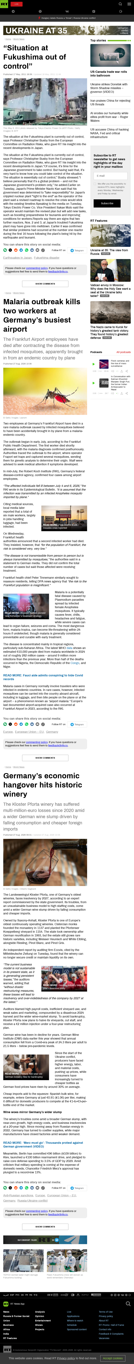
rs (30, 1295)
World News (19, 39)
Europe (8, 731)
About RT (104, 1320)
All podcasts (124, 352)
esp (12, 1295)
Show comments (45, 284)
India (6, 1334)
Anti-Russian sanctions (18, 1195)
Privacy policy (106, 1316)
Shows (39, 1325)
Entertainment (43, 1320)
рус (18, 1295)
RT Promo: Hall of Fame (111, 1325)
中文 (36, 1295)
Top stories (98, 40)
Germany (52, 731)
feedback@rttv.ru (58, 271)
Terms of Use (106, 1312)
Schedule (72, 1325)
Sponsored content (77, 1329)
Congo (75, 663)
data (69, 648)
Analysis (40, 1312)
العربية (6, 1295)
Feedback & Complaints (111, 1334)
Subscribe (107, 203)
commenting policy (37, 268)
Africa (6, 1329)
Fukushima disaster (46, 257)
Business (8, 1325)
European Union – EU (29, 731)
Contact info (105, 1329)
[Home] (4, 4)
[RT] (52, 1295)
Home (8, 39)
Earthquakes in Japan (17, 257)
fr (26, 1295)
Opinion (39, 1316)
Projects (39, 1329)
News (6, 1312)
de (22, 1295)
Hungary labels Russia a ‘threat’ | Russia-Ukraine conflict (69, 18)
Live (69, 1312)
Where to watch (75, 1320)
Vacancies (104, 1338)
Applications (73, 1316)
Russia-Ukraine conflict (32, 1200)
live (16, 4)
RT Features (98, 220)
